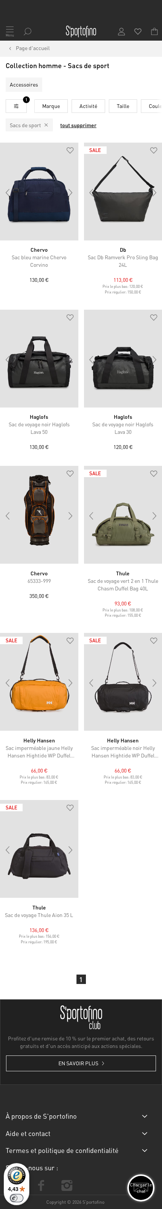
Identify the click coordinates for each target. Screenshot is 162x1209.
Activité (88, 105)
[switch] (16, 1198)
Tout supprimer (78, 125)
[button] (70, 151)
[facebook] (41, 1185)
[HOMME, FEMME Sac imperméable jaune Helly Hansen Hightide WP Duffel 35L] (39, 682)
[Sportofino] (81, 32)
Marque (51, 105)
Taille (123, 105)
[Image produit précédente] (7, 192)
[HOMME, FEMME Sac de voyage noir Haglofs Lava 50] (39, 359)
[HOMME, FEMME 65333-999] (39, 515)
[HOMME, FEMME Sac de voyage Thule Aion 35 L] (39, 849)
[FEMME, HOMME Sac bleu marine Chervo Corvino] (39, 191)
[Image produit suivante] (70, 192)
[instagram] (66, 1185)
